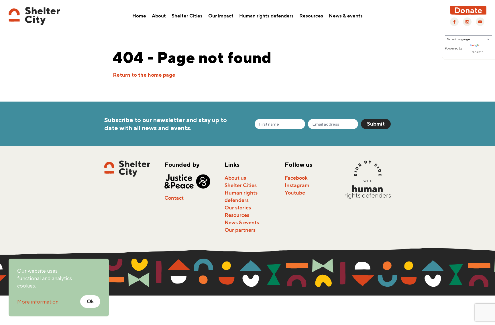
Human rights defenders (266, 16)
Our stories (238, 207)
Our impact (220, 16)
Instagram (297, 185)
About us (235, 178)
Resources (311, 16)
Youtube (295, 192)
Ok (90, 301)
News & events (346, 16)
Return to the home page (144, 75)
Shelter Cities (187, 16)
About (159, 16)
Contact (174, 198)
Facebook (296, 178)
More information (37, 302)
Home (139, 16)
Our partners (240, 230)
